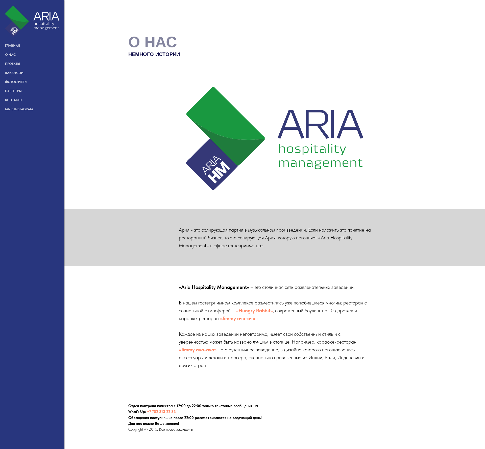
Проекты (12, 64)
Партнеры (13, 91)
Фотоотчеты (16, 82)
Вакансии (14, 73)
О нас (10, 55)
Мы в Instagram (19, 109)
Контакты (13, 100)
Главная (12, 45)
